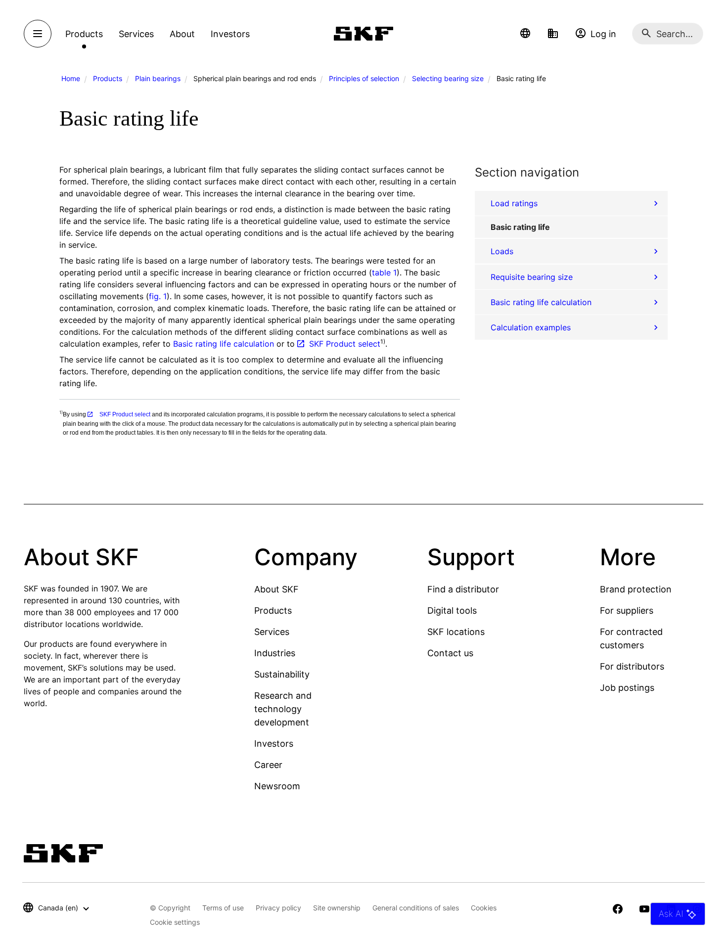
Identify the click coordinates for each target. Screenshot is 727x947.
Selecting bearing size (448, 78)
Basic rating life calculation (223, 344)
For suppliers (626, 610)
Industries (274, 653)
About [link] (182, 34)
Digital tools (452, 610)
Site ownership (337, 907)
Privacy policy (278, 907)
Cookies (484, 907)
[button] (525, 34)
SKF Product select (344, 344)
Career (268, 765)
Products (107, 78)
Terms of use (223, 907)
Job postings (627, 687)
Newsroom (277, 786)
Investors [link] (230, 34)
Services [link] (136, 34)
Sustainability (282, 674)
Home (70, 78)
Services (271, 632)
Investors (273, 743)
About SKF (276, 589)
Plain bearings (158, 78)
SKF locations (456, 632)
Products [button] (84, 34)
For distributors (632, 666)
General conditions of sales (415, 907)
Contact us (450, 653)
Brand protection (636, 589)
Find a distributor (463, 589)
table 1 (384, 272)
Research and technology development (283, 708)
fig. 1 (158, 296)
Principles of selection (364, 78)
